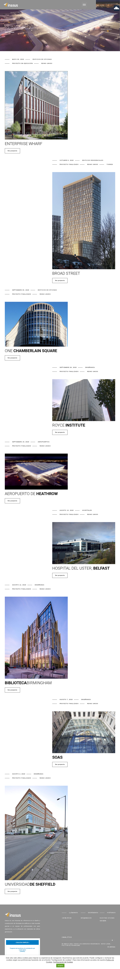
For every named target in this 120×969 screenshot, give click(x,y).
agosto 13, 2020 (67, 510)
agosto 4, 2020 (18, 774)
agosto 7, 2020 (66, 699)
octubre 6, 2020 (67, 160)
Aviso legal (106, 944)
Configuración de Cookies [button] (63, 962)
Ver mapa (103, 921)
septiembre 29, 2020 (68, 367)
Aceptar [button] (60, 965)
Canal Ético (67, 937)
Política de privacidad (71, 945)
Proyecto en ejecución (22, 63)
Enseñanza (90, 367)
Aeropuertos (43, 442)
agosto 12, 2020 (19, 585)
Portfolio (87, 29)
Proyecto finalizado (69, 164)
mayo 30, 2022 (18, 59)
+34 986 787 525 (66, 918)
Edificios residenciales (92, 160)
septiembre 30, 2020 (20, 290)
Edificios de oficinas (42, 59)
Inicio (71, 29)
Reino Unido (46, 63)
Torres (110, 164)
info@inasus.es (86, 918)
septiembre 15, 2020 (20, 442)
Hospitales (87, 510)
